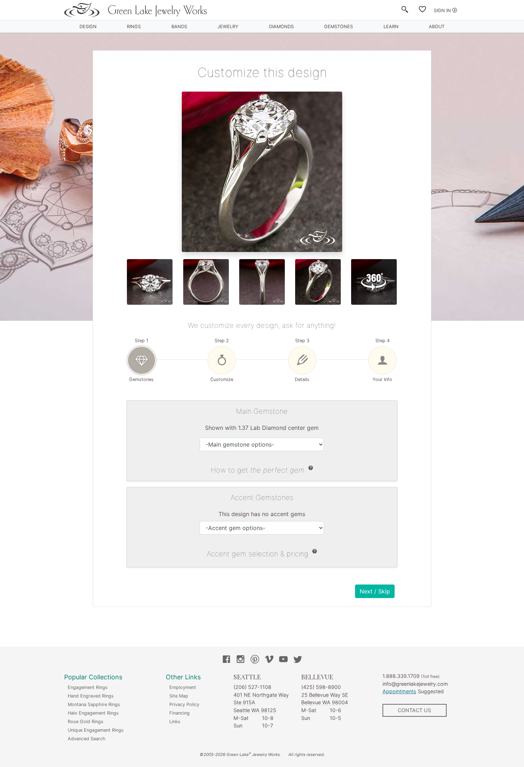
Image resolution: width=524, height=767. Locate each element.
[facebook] (226, 660)
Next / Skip (375, 591)
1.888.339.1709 (401, 676)
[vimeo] (269, 660)
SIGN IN (442, 10)
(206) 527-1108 (252, 687)
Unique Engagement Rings (96, 730)
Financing (179, 713)
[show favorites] (422, 10)
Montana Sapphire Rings (94, 704)
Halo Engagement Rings (93, 713)
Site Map (178, 696)
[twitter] (298, 660)
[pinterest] (255, 660)
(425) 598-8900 (321, 687)
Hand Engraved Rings (91, 696)
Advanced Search (87, 738)
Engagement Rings (88, 687)
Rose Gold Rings (85, 721)
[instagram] (240, 660)
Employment (182, 687)
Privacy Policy (184, 704)
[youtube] (283, 660)
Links (174, 721)
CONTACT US (414, 710)
